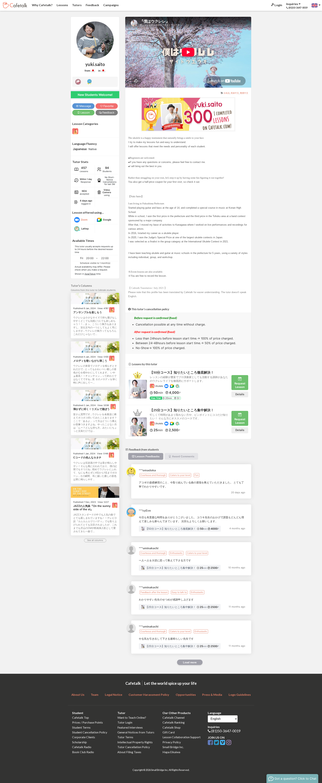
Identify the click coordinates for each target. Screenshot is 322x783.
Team (94, 694)
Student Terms (81, 727)
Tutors (77, 5)
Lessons (62, 5)
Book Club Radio (83, 752)
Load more (190, 662)
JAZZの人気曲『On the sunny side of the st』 (92, 507)
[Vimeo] (223, 742)
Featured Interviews (130, 727)
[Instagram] (228, 742)
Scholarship (79, 742)
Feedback (92, 5)
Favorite (108, 106)
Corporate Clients (83, 737)
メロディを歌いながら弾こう (90, 360)
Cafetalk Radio (81, 747)
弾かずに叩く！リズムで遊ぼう (91, 409)
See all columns (95, 540)
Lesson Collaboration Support (181, 737)
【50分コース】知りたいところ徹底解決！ (182, 372)
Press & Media (212, 694)
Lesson (85, 112)
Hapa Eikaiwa (171, 752)
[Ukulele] (111, 309)
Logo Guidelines (240, 694)
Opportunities (186, 694)
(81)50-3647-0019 (226, 731)
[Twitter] (217, 742)
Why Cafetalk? (42, 5)
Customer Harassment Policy (149, 694)
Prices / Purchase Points (87, 722)
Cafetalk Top (80, 717)
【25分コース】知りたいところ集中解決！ (182, 410)
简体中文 (235, 93)
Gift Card (168, 732)
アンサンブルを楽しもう (87, 312)
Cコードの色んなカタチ (87, 457)
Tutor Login (124, 722)
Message (85, 106)
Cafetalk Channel (173, 717)
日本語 (226, 93)
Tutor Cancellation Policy (133, 747)
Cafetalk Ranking (173, 722)
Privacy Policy (171, 742)
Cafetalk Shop (171, 727)
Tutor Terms (125, 737)
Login (278, 5)
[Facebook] (211, 742)
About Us (77, 694)
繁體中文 (244, 93)
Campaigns (111, 5)
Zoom (84, 219)
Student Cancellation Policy (89, 732)
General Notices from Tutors (135, 732)
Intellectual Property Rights (135, 742)
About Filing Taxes (129, 752)
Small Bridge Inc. (173, 747)
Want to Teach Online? (131, 717)
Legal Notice (113, 694)
